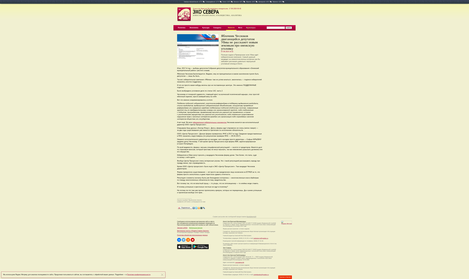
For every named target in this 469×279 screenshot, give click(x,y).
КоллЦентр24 (251, 217)
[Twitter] (196, 207)
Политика (181, 28)
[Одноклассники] (199, 207)
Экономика (193, 28)
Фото (240, 28)
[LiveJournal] (204, 207)
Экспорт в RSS (182, 228)
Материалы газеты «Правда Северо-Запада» (193, 231)
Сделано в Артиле (285, 277)
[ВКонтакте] (193, 207)
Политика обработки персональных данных (192, 235)
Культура (205, 28)
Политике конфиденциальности (138, 274)
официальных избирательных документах (210, 122)
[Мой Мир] (201, 207)
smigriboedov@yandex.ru (261, 274)
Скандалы (217, 28)
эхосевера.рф (239, 262)
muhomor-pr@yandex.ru (260, 238)
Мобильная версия (195, 228)
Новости (231, 28)
